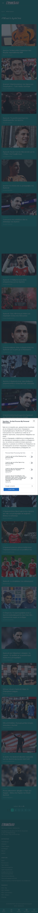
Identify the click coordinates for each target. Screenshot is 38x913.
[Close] (34, 421)
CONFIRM (11, 489)
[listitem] (19, 453)
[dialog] (19, 456)
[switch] (31, 457)
